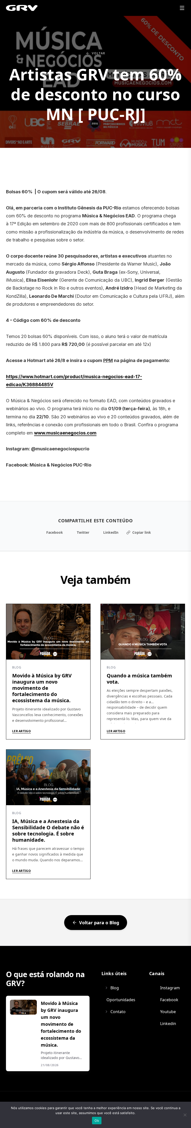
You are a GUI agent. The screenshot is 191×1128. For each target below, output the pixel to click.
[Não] (184, 1114)
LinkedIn (110, 532)
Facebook (54, 532)
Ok (97, 1121)
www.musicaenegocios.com (65, 432)
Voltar (98, 53)
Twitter (83, 532)
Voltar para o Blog (99, 923)
